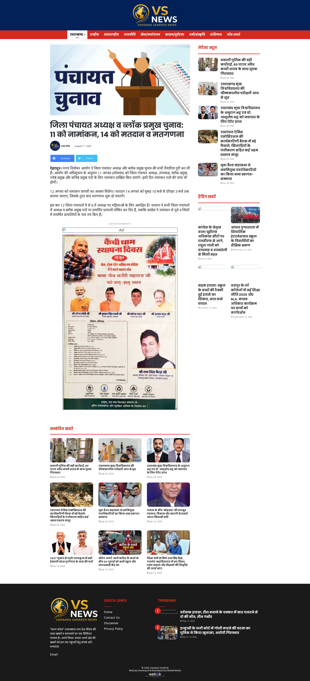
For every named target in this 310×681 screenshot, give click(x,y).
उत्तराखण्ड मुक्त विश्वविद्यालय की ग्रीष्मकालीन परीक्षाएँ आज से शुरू (117, 467)
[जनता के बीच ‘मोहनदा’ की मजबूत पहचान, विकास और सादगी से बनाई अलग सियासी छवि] (168, 495)
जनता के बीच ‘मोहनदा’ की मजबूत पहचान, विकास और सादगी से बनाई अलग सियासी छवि (167, 513)
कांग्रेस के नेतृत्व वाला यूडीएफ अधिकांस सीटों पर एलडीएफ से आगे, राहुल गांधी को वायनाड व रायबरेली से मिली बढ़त (212, 241)
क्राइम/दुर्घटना (174, 35)
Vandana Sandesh (159, 667)
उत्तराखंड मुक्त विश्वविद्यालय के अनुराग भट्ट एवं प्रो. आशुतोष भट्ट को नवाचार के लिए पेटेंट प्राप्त (168, 469)
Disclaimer (111, 623)
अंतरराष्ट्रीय (111, 35)
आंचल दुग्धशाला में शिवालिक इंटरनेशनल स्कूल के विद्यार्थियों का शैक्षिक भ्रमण (245, 236)
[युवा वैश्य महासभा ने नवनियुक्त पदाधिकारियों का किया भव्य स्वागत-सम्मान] (120, 495)
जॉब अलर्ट (233, 35)
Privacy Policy (113, 629)
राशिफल (216, 35)
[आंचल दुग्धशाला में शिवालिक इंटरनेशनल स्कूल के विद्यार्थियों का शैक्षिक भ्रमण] (245, 215)
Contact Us (112, 617)
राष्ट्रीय (94, 35)
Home (108, 612)
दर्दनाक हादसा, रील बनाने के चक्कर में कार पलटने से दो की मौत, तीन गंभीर (219, 614)
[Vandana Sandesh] (155, 15)
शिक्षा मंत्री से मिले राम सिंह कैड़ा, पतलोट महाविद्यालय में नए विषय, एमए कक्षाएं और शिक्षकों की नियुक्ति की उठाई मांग (167, 563)
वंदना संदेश (65, 146)
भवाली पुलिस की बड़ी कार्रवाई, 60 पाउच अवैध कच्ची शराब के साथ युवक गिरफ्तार (70, 469)
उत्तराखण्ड (76, 35)
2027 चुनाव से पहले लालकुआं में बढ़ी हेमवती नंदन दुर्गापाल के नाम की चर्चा (71, 559)
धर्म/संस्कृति (197, 35)
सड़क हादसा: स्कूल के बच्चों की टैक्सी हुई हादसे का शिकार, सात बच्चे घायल (212, 294)
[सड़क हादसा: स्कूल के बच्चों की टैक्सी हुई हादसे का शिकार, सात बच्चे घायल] (212, 273)
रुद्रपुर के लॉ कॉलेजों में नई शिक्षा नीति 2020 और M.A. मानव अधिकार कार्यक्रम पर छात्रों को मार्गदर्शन (245, 299)
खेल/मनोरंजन (150, 35)
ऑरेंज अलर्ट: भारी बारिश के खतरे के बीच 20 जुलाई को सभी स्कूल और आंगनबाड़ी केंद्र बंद (118, 561)
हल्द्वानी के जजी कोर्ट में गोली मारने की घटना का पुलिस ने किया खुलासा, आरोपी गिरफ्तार (215, 630)
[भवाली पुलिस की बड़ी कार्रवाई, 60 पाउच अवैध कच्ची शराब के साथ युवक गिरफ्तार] (71, 450)
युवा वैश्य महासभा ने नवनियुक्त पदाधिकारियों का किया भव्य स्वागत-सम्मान (119, 513)
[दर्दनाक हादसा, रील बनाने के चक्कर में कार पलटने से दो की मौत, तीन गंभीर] (167, 616)
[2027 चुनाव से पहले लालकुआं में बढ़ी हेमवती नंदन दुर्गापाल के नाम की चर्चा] (71, 542)
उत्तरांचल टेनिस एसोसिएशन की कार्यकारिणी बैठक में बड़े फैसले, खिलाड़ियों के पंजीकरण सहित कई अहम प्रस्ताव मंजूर (69, 515)
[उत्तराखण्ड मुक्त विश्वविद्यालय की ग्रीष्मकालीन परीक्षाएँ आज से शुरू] (120, 450)
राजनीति (130, 35)
